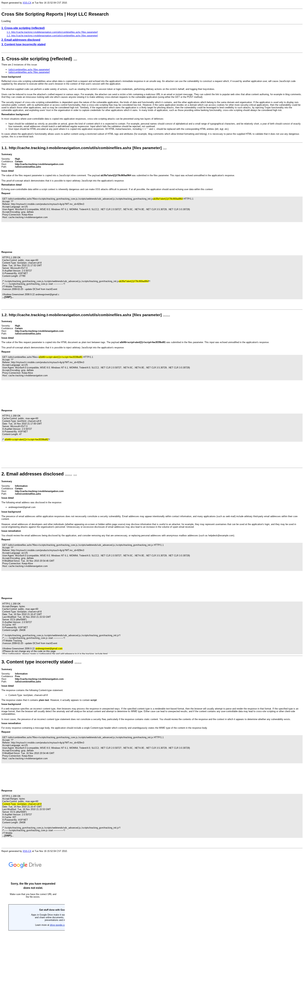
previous (166, 315)
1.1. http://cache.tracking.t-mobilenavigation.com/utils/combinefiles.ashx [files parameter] (52, 32)
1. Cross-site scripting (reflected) (23, 28)
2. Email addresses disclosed (20, 39)
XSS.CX (27, 2)
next (75, 60)
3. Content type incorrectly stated (23, 44)
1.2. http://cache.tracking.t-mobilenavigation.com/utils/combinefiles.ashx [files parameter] (52, 35)
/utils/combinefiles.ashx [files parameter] (29, 69)
